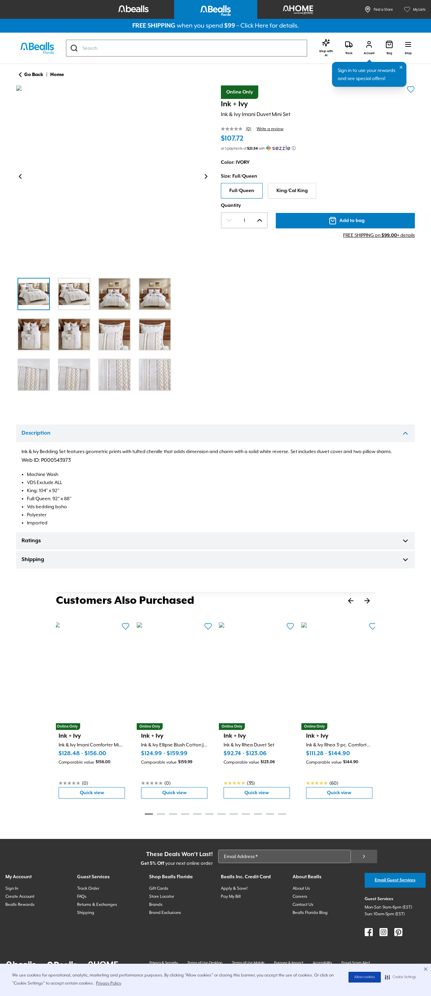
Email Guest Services (395, 880)
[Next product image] (206, 177)
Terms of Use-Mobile (248, 963)
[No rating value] (233, 129)
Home (57, 74)
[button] (401, 977)
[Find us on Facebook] (369, 932)
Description (36, 433)
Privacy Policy (108, 983)
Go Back (33, 74)
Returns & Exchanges (97, 904)
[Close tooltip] (401, 67)
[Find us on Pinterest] (398, 932)
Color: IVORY (235, 162)
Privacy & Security (164, 963)
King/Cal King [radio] (292, 190)
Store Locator (161, 896)
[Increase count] (260, 220)
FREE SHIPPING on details (379, 235)
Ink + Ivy (234, 104)
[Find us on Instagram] (383, 932)
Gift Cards (158, 888)
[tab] (149, 814)
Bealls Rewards (20, 904)
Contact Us (303, 904)
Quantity (231, 205)
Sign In (11, 888)
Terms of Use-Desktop (205, 963)
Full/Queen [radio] (241, 190)
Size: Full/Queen (239, 176)
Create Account (19, 896)
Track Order (88, 888)
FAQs (82, 896)
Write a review (270, 128)
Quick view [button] (102, 794)
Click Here (254, 25)
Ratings (31, 541)
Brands (156, 904)
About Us (301, 888)
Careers (300, 896)
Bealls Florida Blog (310, 912)
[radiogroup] (318, 190)
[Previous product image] (20, 177)
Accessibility (322, 963)
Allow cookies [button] (364, 977)
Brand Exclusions (165, 912)
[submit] (364, 856)
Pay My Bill (231, 896)
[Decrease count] (229, 220)
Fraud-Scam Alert (355, 963)
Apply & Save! (234, 888)
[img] (113, 177)
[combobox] (186, 48)
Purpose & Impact (288, 963)
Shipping (33, 560)
